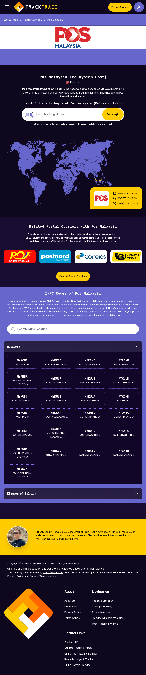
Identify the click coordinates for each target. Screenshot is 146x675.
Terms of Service (39, 576)
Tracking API (71, 642)
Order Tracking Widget (105, 623)
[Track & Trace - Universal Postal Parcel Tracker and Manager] (35, 7)
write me (100, 535)
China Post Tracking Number (80, 653)
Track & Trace (119, 531)
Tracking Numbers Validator (107, 618)
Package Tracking (102, 606)
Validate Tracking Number (78, 648)
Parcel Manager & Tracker (79, 659)
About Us (69, 601)
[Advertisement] (73, 57)
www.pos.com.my (127, 193)
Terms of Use (72, 618)
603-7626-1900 (127, 198)
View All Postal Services (73, 276)
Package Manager (102, 601)
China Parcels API (53, 572)
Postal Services (101, 612)
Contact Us (70, 606)
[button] (7, 7)
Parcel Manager (120, 7)
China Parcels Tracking (77, 665)
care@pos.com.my (128, 203)
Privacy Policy (15, 576)
